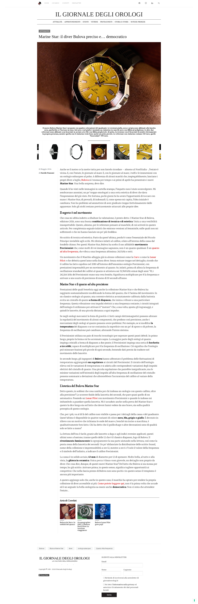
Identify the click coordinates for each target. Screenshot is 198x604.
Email (104, 562)
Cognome (127, 570)
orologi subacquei (84, 548)
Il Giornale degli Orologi (99, 14)
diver (70, 548)
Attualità (57, 22)
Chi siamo (55, 3)
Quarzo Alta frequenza (104, 548)
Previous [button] (38, 152)
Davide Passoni (47, 173)
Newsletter (76, 3)
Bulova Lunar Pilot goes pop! (102, 523)
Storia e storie (121, 22)
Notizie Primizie (138, 22)
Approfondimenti (72, 22)
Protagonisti (106, 22)
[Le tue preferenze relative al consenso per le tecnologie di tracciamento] (194, 600)
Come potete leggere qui (111, 483)
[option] (99, 90)
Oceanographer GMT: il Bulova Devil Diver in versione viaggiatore (83, 526)
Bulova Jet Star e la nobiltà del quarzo (67, 523)
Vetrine (94, 22)
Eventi (86, 22)
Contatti (65, 3)
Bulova (85, 180)
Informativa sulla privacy (123, 585)
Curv (136, 257)
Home (46, 3)
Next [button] (160, 152)
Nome (104, 570)
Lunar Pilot (92, 398)
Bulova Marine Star (56, 548)
